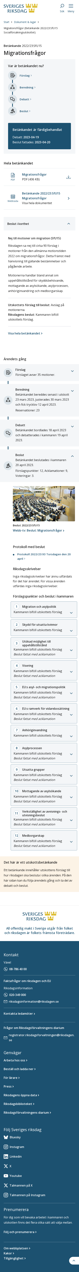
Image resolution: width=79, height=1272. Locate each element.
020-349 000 (17, 995)
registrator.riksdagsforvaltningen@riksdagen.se (41, 1037)
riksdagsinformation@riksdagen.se (34, 1001)
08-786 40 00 (18, 969)
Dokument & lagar (25, 22)
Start (6, 22)
